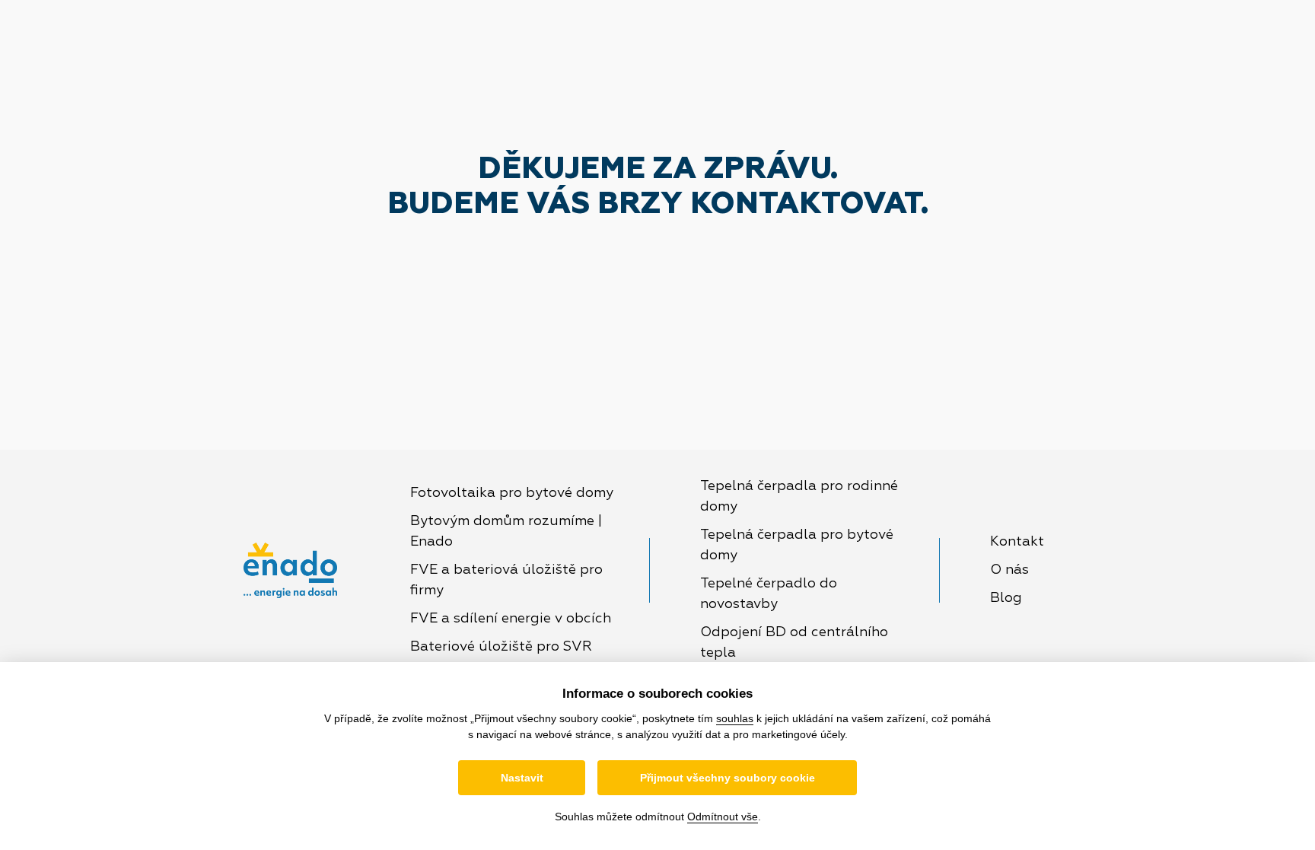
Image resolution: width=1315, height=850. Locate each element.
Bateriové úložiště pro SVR (501, 647)
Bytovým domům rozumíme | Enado (506, 531)
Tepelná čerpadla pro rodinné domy (799, 496)
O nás (1009, 570)
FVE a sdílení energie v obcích (510, 619)
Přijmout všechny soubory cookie (727, 778)
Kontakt (1017, 542)
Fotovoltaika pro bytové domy (511, 493)
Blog (1006, 598)
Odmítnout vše (722, 816)
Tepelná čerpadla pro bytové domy (796, 545)
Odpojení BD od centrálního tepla (794, 643)
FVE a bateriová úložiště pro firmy (506, 580)
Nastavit (522, 778)
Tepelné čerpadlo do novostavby (768, 594)
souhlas (734, 718)
